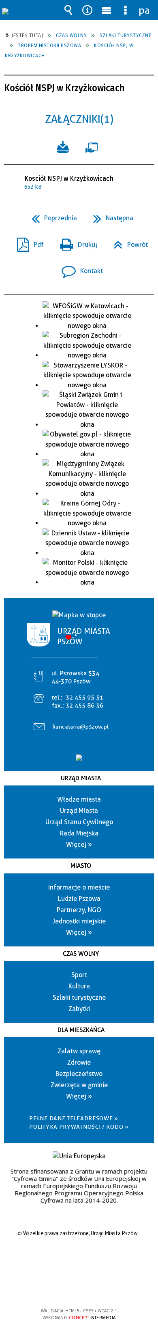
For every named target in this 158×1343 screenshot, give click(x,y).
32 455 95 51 (84, 697)
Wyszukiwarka (68, 10)
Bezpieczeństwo (79, 1074)
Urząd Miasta (81, 778)
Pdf (27, 242)
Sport (79, 975)
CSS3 (78, 1287)
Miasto (80, 865)
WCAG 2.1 (103, 1287)
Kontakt (79, 268)
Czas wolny (81, 953)
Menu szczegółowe (126, 10)
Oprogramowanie (93, 146)
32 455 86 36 (84, 705)
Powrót (127, 242)
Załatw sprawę (79, 1051)
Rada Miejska (79, 833)
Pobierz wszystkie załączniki (63, 146)
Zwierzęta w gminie (79, 1085)
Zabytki (79, 1009)
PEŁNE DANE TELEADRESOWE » (73, 1118)
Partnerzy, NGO (79, 910)
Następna (110, 215)
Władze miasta (79, 799)
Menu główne (106, 10)
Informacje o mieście (79, 887)
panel (145, 10)
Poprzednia (51, 215)
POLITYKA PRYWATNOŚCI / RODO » (78, 1127)
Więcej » (79, 844)
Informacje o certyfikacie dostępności (79, 1259)
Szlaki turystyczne (79, 997)
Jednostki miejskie (79, 921)
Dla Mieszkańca (81, 1030)
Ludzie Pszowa (79, 898)
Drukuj (75, 242)
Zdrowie (79, 1062)
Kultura (79, 986)
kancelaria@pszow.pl (81, 726)
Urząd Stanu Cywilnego (79, 822)
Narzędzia (87, 10)
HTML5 (66, 1287)
